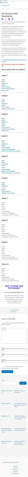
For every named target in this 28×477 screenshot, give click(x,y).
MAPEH (3, 85)
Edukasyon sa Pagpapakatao (8, 88)
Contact (15, 468)
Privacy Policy (15, 473)
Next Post (14, 311)
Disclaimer (15, 471)
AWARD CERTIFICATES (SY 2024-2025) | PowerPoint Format (19, 443)
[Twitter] (6, 19)
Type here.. (4, 328)
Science (3, 123)
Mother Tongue (5, 90)
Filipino (3, 79)
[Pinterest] (9, 19)
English (3, 81)
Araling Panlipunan (6, 86)
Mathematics (5, 83)
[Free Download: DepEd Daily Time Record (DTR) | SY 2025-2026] (7, 421)
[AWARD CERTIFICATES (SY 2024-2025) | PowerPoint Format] (7, 446)
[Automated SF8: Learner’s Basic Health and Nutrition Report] (7, 408)
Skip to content (3, 0)
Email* (3, 353)
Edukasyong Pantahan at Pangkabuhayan (11, 150)
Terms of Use (16, 469)
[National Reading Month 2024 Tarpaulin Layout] (7, 434)
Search (3, 380)
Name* (3, 347)
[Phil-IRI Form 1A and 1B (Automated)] (7, 396)
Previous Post (14, 310)
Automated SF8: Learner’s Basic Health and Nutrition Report (20, 405)
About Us (15, 466)
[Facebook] (2, 19)
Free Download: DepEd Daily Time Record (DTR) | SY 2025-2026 (20, 417)
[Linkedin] (12, 19)
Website (3, 359)
